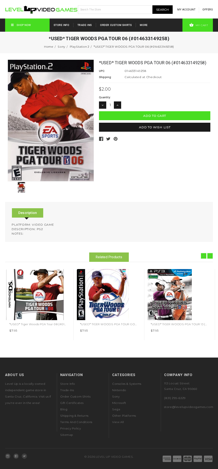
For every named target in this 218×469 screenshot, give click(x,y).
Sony (61, 46)
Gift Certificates (71, 403)
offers (207, 9)
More (144, 25)
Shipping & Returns (74, 415)
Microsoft (119, 403)
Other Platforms (124, 415)
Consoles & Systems (126, 383)
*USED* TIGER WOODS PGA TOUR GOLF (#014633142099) (121, 324)
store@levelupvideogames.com (188, 407)
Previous (204, 256)
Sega (116, 409)
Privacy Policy (70, 428)
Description (27, 213)
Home (48, 46)
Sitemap (66, 434)
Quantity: (105, 97)
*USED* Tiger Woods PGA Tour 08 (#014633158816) (45, 324)
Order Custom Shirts (116, 25)
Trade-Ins (84, 25)
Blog (63, 409)
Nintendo (119, 390)
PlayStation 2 (79, 46)
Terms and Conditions (76, 422)
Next (210, 256)
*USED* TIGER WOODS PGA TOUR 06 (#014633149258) (134, 46)
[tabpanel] (38, 304)
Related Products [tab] (109, 257)
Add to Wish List (65, 273)
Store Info (61, 25)
